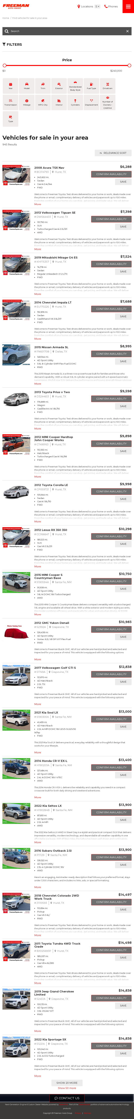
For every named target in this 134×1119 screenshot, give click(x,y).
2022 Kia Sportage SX (50, 1039)
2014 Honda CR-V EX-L (50, 760)
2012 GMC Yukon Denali (51, 622)
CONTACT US (69, 1098)
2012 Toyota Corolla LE (51, 485)
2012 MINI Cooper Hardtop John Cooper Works (53, 438)
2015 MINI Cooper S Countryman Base (48, 576)
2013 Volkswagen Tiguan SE (54, 212)
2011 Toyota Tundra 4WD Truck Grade (57, 945)
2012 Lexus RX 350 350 (50, 530)
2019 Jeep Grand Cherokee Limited (54, 993)
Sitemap (87, 1113)
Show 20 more (67, 1082)
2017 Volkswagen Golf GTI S (55, 667)
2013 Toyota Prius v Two (52, 392)
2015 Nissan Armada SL (51, 347)
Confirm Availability (111, 174)
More (37, 204)
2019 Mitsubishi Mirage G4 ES (55, 257)
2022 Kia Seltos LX (48, 805)
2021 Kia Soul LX (46, 712)
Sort (115, 152)
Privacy (78, 1113)
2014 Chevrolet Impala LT (53, 302)
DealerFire (63, 1104)
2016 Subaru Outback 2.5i (53, 850)
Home (6, 18)
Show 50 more (67, 1088)
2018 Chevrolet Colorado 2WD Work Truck (56, 897)
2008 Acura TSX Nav (49, 167)
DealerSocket (84, 1104)
